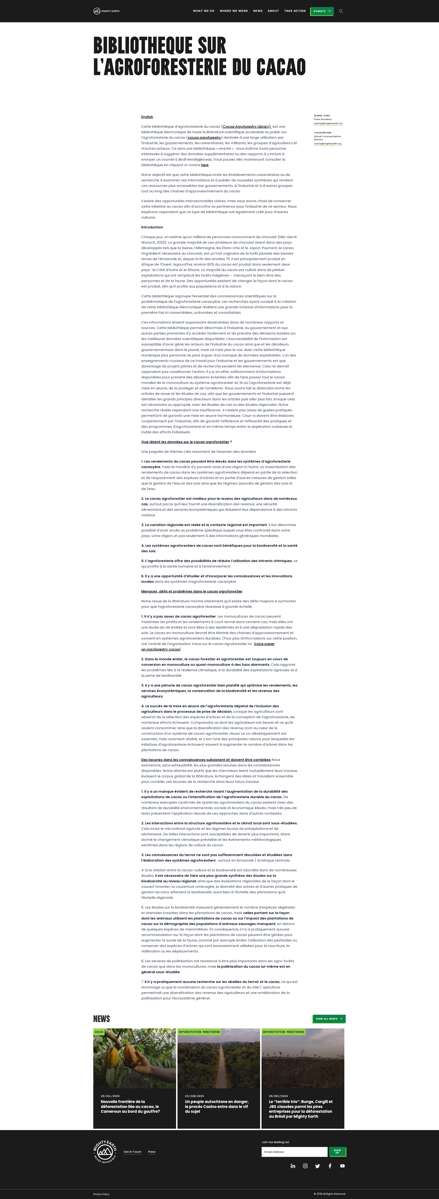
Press (152, 1152)
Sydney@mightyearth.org (328, 123)
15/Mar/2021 (103, 85)
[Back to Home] (105, 1151)
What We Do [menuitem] (204, 11)
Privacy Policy (101, 1194)
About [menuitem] (273, 11)
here (205, 165)
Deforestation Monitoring (199, 1031)
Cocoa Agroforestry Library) (247, 126)
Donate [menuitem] (320, 11)
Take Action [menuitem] (295, 11)
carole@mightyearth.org (328, 143)
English (147, 116)
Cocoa (99, 1031)
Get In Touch (132, 1152)
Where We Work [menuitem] (234, 11)
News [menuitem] (258, 11)
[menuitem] (106, 11)
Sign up (337, 1151)
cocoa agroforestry (204, 137)
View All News (326, 1019)
